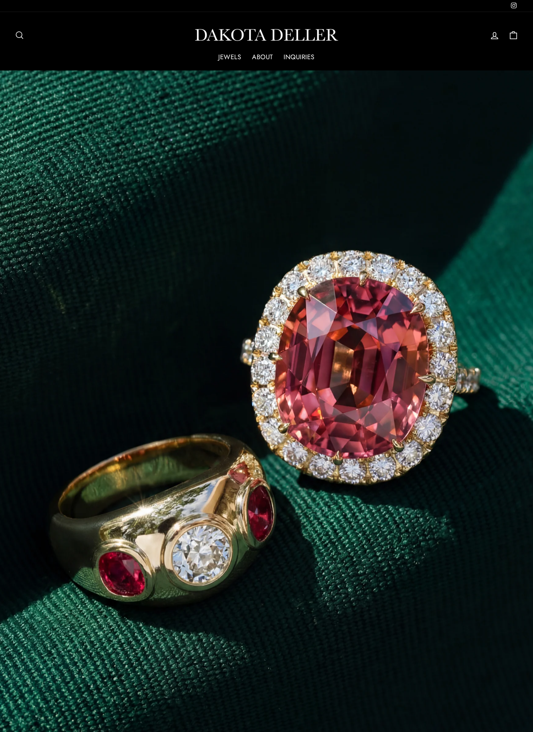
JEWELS (229, 57)
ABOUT (262, 57)
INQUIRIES (299, 57)
